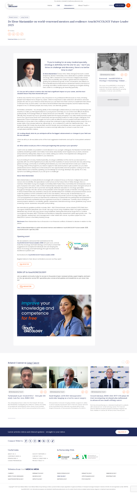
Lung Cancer (24, 17)
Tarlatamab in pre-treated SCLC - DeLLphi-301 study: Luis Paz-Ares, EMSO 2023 (26, 397)
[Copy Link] (21, 34)
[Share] (9, 34)
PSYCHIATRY (86, 479)
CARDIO (11, 473)
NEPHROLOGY (62, 479)
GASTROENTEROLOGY (15, 479)
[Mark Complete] (13, 34)
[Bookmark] (17, 34)
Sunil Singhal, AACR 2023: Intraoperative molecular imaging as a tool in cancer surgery (67, 397)
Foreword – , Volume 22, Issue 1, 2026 (113, 80)
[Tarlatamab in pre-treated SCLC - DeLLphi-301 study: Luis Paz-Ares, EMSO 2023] (27, 377)
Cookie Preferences (15, 460)
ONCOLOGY (61, 476)
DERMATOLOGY (38, 473)
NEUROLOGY (37, 476)
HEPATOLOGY (37, 479)
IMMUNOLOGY (111, 473)
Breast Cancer (13, 17)
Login (111, 5)
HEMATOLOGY (87, 473)
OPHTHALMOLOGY (88, 476)
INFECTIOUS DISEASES (15, 476)
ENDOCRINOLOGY (63, 473)
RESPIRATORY (111, 476)
